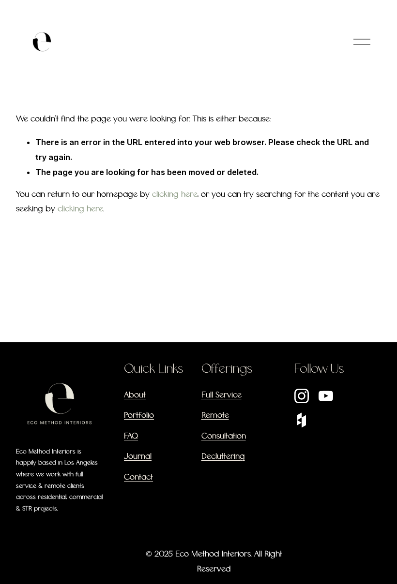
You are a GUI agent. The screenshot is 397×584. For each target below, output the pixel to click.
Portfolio (139, 415)
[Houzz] (301, 420)
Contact (138, 477)
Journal (138, 456)
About (135, 395)
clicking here (175, 194)
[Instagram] (301, 396)
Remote (215, 415)
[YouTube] (326, 396)
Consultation (223, 436)
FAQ (131, 436)
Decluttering (223, 456)
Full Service (221, 395)
